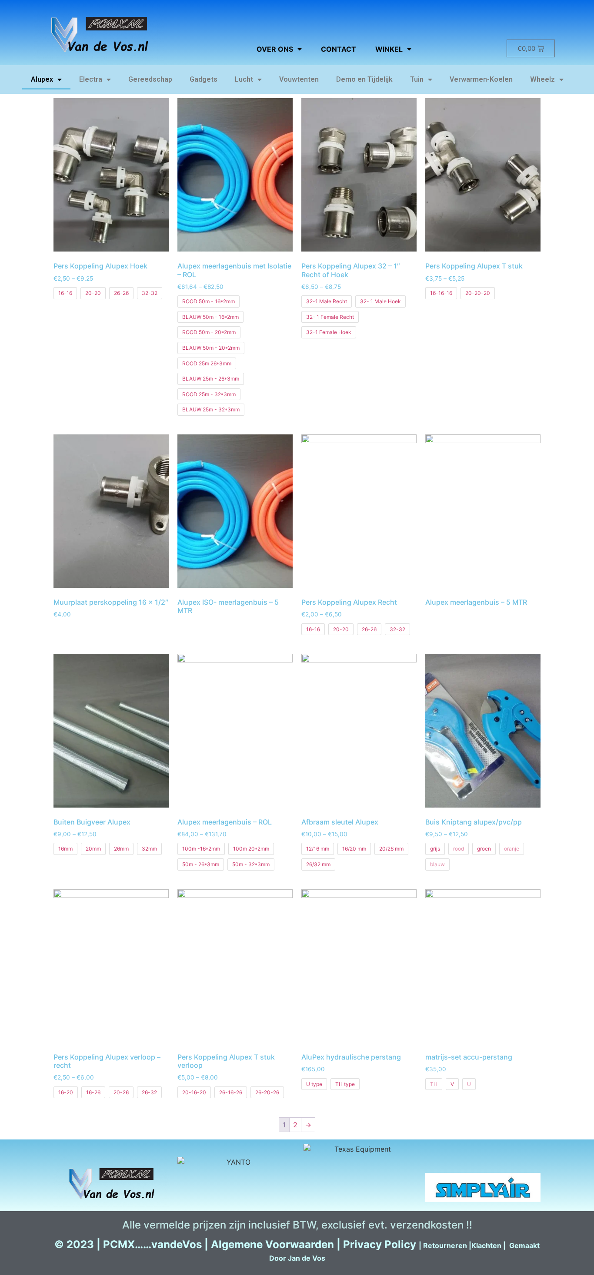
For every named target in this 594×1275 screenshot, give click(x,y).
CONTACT (338, 49)
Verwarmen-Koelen (481, 79)
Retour (435, 1245)
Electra (90, 79)
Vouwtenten (299, 79)
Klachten (486, 1245)
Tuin (417, 79)
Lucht (244, 79)
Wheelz (542, 79)
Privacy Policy (379, 1244)
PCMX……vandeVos (152, 1244)
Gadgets (203, 79)
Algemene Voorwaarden (272, 1244)
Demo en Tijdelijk (364, 79)
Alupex (42, 79)
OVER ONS (275, 49)
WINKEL (389, 49)
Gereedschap (150, 79)
